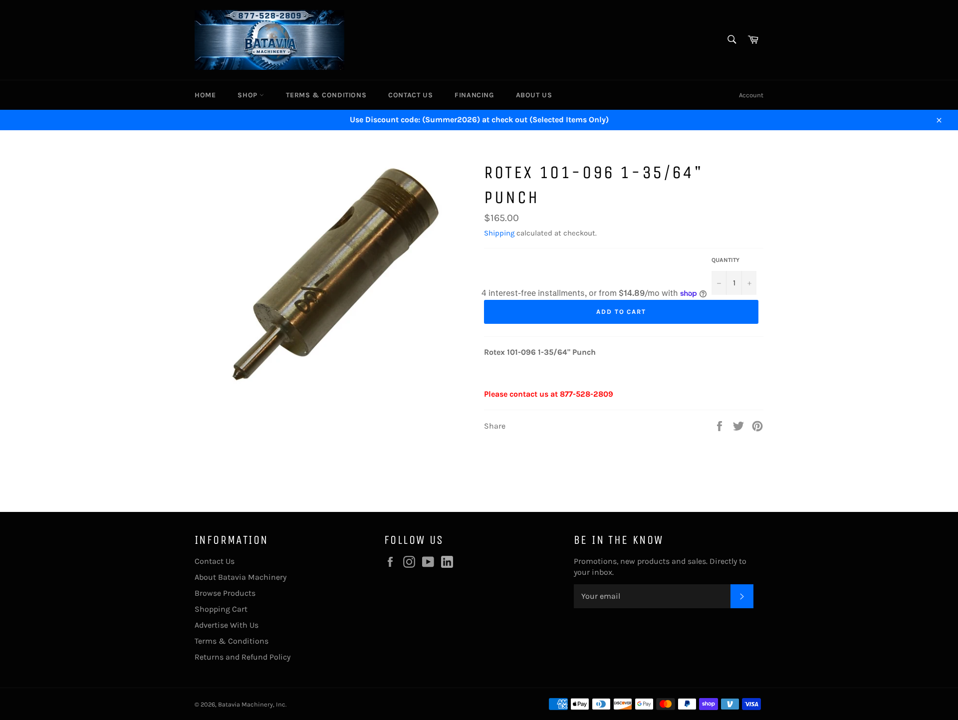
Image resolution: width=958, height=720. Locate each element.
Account (751, 95)
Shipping (499, 233)
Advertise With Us (226, 625)
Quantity (725, 259)
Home (205, 95)
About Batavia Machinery (240, 577)
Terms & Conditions (326, 95)
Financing (474, 95)
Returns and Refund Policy (242, 657)
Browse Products (225, 593)
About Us (534, 95)
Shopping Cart (221, 609)
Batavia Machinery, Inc (251, 704)
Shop (248, 95)
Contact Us (410, 95)
